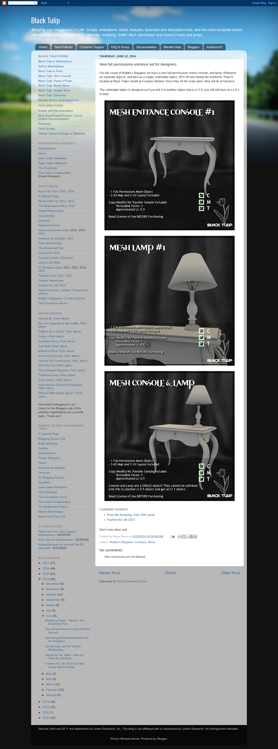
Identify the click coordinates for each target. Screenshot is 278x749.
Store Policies (63, 47)
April (49, 679)
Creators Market (74, 298)
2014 (54, 191)
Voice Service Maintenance (55, 539)
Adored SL (45, 318)
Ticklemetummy (48, 375)
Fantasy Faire (47, 275)
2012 (46, 707)
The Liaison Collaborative (54, 172)
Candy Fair (45, 252)
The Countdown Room (52, 303)
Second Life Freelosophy (54, 360)
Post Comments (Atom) (132, 581)
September (53, 599)
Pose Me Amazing (49, 243)
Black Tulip (45, 20)
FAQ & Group (120, 47)
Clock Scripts (46, 128)
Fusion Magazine (49, 458)
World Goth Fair (48, 201)
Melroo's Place (47, 351)
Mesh (151, 542)
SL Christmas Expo (50, 267)
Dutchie (43, 448)
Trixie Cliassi (46, 380)
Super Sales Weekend (52, 163)
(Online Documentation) (53, 118)
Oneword (44, 220)
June (49, 615)
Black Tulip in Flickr (50, 71)
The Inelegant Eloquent (53, 370)
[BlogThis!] (184, 537)
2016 (71, 191)
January (51, 695)
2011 (46, 712)
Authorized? (214, 47)
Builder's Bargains (121, 542)
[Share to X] (188, 537)
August (51, 605)
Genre (42, 153)
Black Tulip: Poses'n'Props (55, 80)
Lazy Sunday (46, 215)
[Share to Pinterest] (195, 537)
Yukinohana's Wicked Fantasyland (60, 384)
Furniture (140, 542)
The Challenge (47, 168)
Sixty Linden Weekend (52, 158)
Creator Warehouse (50, 280)
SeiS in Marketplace (51, 66)
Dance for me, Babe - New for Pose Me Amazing (64, 657)
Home (43, 47)
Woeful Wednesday (50, 210)
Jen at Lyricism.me (50, 355)
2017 (46, 563)
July (49, 610)
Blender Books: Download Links (58, 100)
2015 (63, 191)
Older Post (230, 573)
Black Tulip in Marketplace (55, 61)
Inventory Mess (48, 341)
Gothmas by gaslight (51, 467)
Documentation (146, 47)
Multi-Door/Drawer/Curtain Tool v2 (60, 115)
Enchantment (46, 148)
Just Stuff (44, 346)
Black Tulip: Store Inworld (54, 76)
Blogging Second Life (52, 438)
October (51, 594)
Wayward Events (49, 225)
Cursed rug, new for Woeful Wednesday (63, 648)
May (49, 673)
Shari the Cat (46, 365)
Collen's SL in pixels (51, 331)
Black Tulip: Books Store (53, 85)
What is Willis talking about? (56, 393)
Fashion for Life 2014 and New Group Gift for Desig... (65, 665)
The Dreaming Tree (50, 248)
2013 (46, 701)
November (53, 589)
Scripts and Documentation (55, 110)
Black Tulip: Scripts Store (54, 90)
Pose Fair (44, 191)
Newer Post (109, 573)
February (52, 689)
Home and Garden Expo (54, 230)
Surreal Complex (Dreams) (55, 257)
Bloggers (193, 47)
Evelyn (42, 336)
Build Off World (48, 443)
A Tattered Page (48, 196)
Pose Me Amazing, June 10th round (130, 514)
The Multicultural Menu (53, 206)
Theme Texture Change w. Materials (61, 133)
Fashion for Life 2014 (121, 519)
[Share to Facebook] (191, 537)
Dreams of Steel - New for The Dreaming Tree (64, 622)
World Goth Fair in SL (52, 516)
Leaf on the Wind (49, 262)
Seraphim (44, 482)
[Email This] (180, 537)
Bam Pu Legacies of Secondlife (58, 323)
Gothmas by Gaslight (51, 238)
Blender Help (172, 47)
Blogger (162, 738)
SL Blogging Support (51, 477)
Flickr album (61, 318)
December (53, 583)
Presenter (44, 123)
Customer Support (92, 47)
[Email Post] (172, 536)
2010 (46, 717)
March (50, 684)
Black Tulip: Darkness (52, 95)
